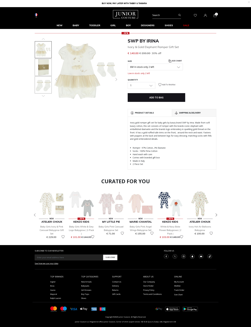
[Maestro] (63, 309)
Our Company (149, 282)
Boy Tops (85, 294)
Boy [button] (128, 25)
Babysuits (85, 286)
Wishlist (177, 286)
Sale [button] (186, 25)
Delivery (115, 286)
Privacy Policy (148, 290)
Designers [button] (148, 25)
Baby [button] (76, 25)
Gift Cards (116, 294)
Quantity (133, 79)
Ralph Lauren (55, 298)
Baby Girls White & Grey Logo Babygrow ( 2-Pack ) (81, 230)
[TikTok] (210, 256)
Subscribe (110, 257)
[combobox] (166, 15)
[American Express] (94, 309)
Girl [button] (113, 25)
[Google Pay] (159, 309)
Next (216, 215)
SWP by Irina (143, 41)
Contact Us (116, 282)
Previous (35, 215)
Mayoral (53, 294)
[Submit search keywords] (179, 15)
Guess (52, 290)
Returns (115, 290)
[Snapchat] (192, 256)
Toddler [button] (94, 25)
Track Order (179, 290)
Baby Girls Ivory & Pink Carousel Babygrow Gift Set (52, 230)
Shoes (83, 298)
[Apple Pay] (83, 309)
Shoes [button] (169, 25)
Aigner (53, 282)
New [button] (59, 25)
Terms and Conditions (152, 294)
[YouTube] (201, 256)
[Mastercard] (53, 309)
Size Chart (176, 61)
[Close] (249, 1)
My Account (179, 282)
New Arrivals (86, 282)
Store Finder (148, 286)
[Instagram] (183, 256)
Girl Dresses (86, 290)
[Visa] (73, 309)
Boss (52, 286)
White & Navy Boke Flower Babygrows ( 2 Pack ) (170, 230)
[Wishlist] (63, 236)
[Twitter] (175, 256)
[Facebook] (166, 256)
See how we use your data (46, 263)
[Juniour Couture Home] (125, 14)
